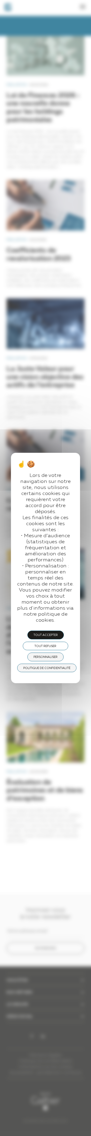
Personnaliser (45, 657)
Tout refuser (45, 646)
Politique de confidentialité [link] (46, 668)
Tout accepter (45, 635)
